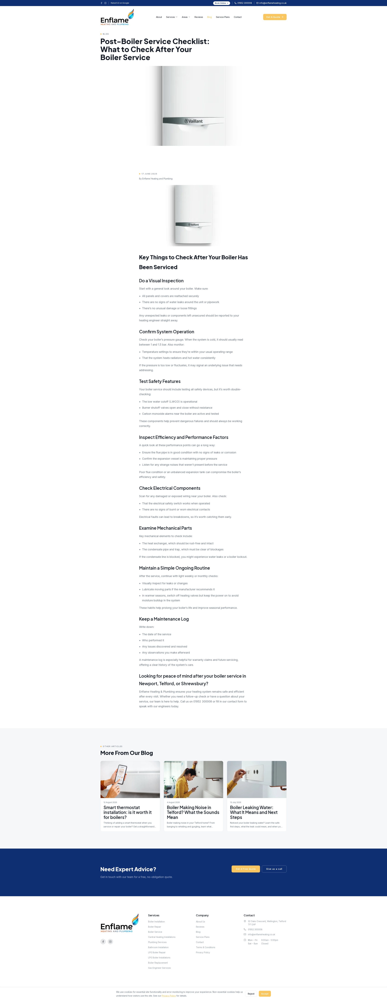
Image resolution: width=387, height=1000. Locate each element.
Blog (209, 17)
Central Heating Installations (162, 937)
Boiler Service (155, 932)
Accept (264, 993)
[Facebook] (101, 3)
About (159, 17)
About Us (200, 921)
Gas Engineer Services (159, 968)
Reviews (199, 17)
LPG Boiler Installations (159, 957)
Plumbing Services (157, 942)
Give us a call (274, 869)
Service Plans (223, 17)
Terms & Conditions (205, 947)
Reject (251, 993)
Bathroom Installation (158, 947)
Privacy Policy (203, 952)
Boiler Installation (156, 921)
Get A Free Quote (246, 869)
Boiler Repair (154, 926)
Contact (238, 17)
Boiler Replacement (158, 962)
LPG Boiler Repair (157, 952)
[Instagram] (105, 3)
